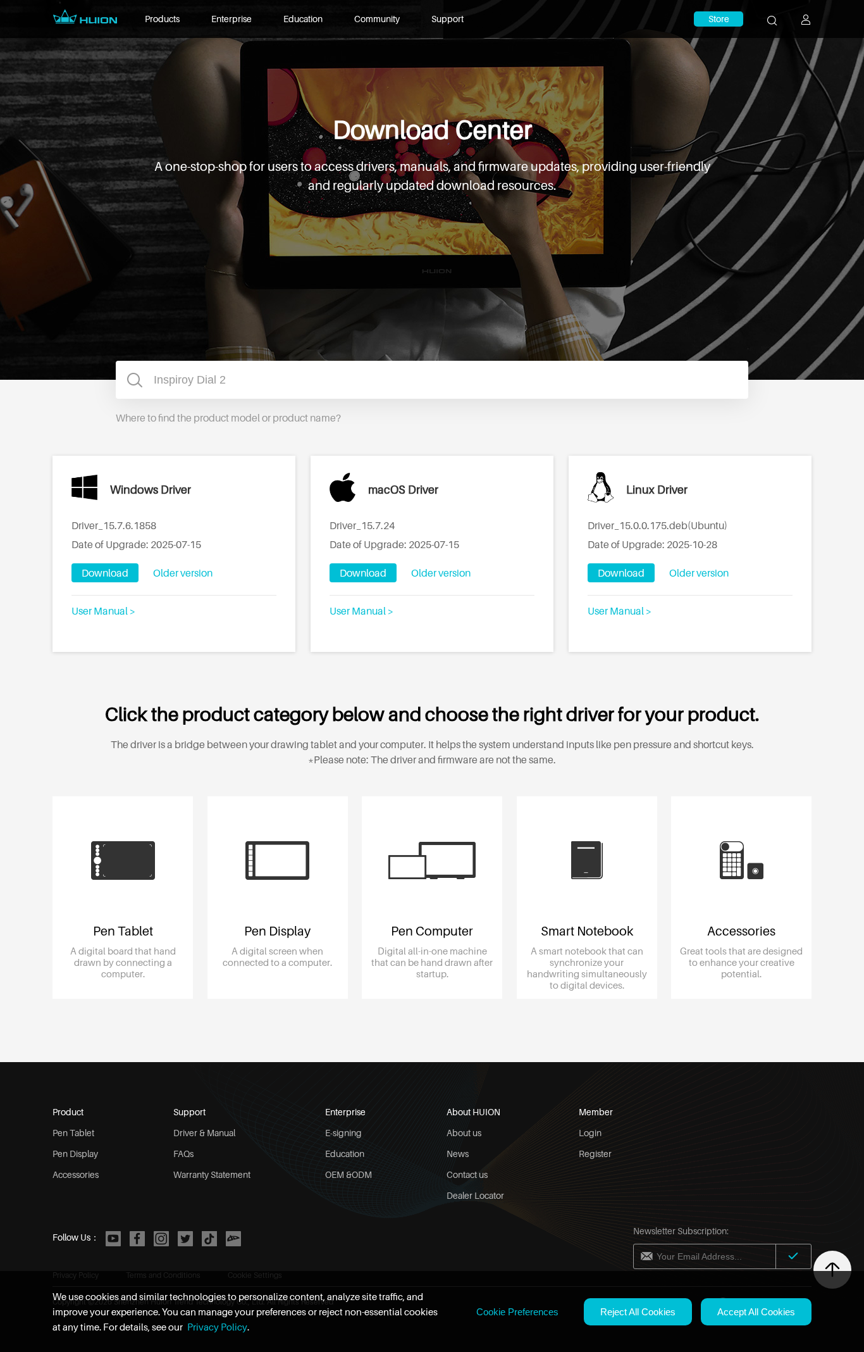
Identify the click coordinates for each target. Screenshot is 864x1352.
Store (718, 18)
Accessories (75, 1174)
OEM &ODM (348, 1174)
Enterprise (231, 18)
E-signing (343, 1132)
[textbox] (432, 380)
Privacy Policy (217, 1326)
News (458, 1153)
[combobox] (432, 380)
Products (162, 18)
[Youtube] (113, 1238)
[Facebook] (137, 1238)
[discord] (233, 1238)
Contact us (467, 1174)
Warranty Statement (211, 1174)
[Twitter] (185, 1238)
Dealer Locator (475, 1195)
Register (595, 1153)
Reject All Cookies (638, 1311)
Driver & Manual (204, 1132)
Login (590, 1132)
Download (105, 572)
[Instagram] (161, 1238)
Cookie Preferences (517, 1311)
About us (464, 1132)
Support (447, 18)
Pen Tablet (73, 1132)
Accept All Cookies (756, 1311)
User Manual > (103, 610)
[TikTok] (209, 1238)
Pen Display (75, 1153)
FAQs (183, 1153)
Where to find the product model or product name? (228, 417)
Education (303, 18)
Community (377, 18)
